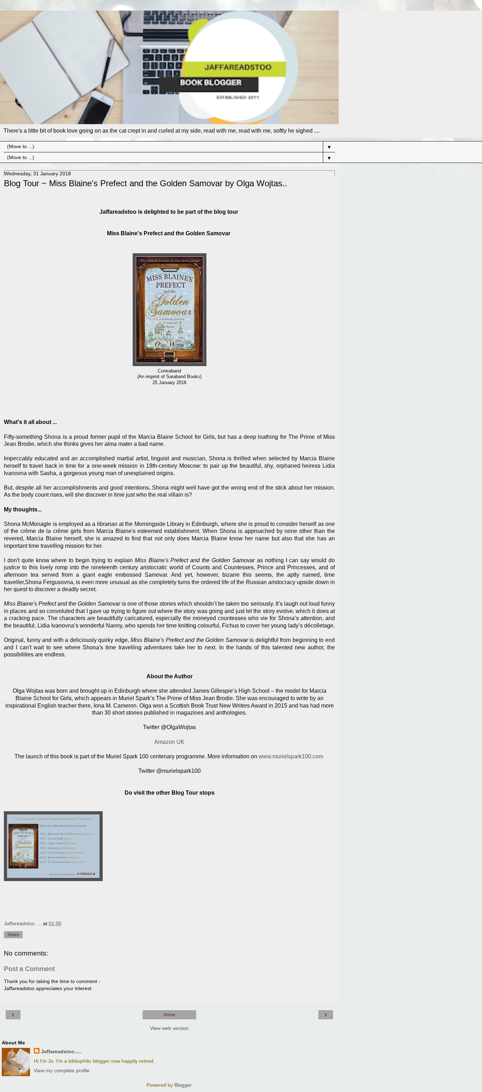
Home (169, 1014)
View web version (169, 1028)
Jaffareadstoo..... (61, 1051)
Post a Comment (29, 968)
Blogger (182, 1085)
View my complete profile (62, 1070)
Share (13, 934)
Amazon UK (169, 742)
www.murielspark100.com (291, 756)
